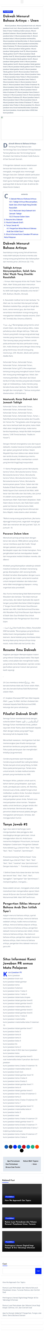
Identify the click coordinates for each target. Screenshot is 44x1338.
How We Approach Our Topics (18, 1200)
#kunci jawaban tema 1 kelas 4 (15, 77)
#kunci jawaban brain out (26, 26)
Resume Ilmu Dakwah (13, 220)
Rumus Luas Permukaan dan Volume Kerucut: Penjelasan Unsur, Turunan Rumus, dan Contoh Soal (21, 1224)
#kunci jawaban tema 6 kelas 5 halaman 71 (18, 102)
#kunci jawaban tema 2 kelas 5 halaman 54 (18, 87)
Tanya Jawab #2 (11, 225)
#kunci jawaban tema (16, 74)
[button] (22, 1)
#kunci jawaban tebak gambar (19, 49)
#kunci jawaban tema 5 (11, 100)
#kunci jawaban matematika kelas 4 (16, 41)
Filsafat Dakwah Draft (13, 222)
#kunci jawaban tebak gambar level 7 (21, 67)
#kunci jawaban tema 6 (28, 100)
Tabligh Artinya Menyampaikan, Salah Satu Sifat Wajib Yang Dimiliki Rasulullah (23, 205)
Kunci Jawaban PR (15, 972)
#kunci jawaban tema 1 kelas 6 (24, 79)
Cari (5, 1264)
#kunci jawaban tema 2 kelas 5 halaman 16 (24, 85)
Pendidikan (8, 12)
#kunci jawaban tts (27, 105)
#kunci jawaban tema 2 (11, 82)
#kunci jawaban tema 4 (31, 97)
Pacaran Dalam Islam (19, 217)
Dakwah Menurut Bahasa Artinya (22, 199)
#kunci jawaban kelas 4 (23, 36)
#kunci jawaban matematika (25, 38)
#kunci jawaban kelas (24, 33)
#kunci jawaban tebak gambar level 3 (18, 59)
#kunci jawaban (10, 26)
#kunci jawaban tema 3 (19, 95)
